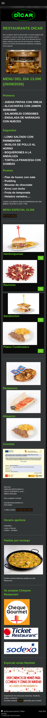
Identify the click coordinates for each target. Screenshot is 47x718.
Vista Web (42, 711)
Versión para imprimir (11, 711)
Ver (40, 258)
